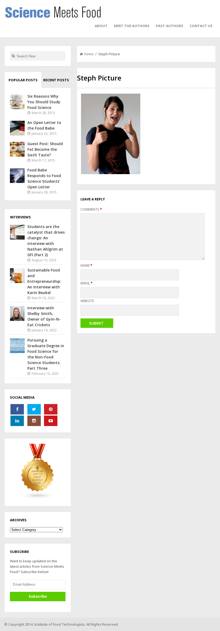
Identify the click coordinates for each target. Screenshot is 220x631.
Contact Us (201, 25)
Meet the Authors (131, 25)
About (101, 25)
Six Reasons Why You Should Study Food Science (43, 102)
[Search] (13, 56)
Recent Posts (56, 80)
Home (89, 54)
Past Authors (169, 25)
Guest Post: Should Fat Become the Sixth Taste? (45, 149)
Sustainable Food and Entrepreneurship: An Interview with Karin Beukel (44, 281)
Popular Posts (23, 80)
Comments (91, 209)
